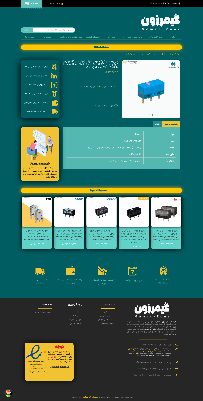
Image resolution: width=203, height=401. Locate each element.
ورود (58, 3)
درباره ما (78, 312)
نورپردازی (111, 37)
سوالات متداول (75, 323)
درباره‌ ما (47, 37)
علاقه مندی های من (105, 319)
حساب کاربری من (106, 312)
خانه (173, 37)
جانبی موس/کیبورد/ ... (133, 37)
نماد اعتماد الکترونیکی (42, 312)
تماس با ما (29, 37)
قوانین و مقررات (75, 319)
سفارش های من (106, 316)
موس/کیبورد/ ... (155, 37)
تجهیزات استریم (93, 37)
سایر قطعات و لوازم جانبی (71, 37)
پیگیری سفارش (107, 323)
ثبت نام (52, 3)
